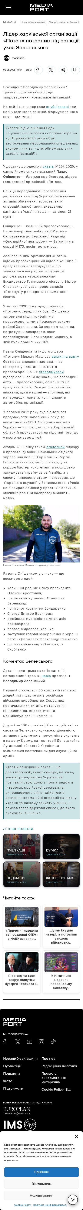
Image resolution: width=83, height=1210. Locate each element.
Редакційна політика (59, 1066)
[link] (6, 1042)
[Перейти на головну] (41, 7)
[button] (76, 1136)
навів (46, 676)
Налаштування (41, 1195)
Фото (7, 1081)
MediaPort (9, 22)
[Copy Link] (75, 70)
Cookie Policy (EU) (56, 1089)
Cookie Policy (22, 1205)
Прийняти (41, 1172)
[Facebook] (38, 70)
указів (48, 166)
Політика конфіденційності (50, 1205)
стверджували (51, 372)
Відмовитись (42, 1183)
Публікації (12, 1066)
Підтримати (13, 1088)
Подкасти (11, 1073)
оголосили (55, 447)
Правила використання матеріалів (54, 1078)
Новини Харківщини (33, 22)
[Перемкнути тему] (73, 1200)
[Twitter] (51, 70)
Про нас (48, 1058)
